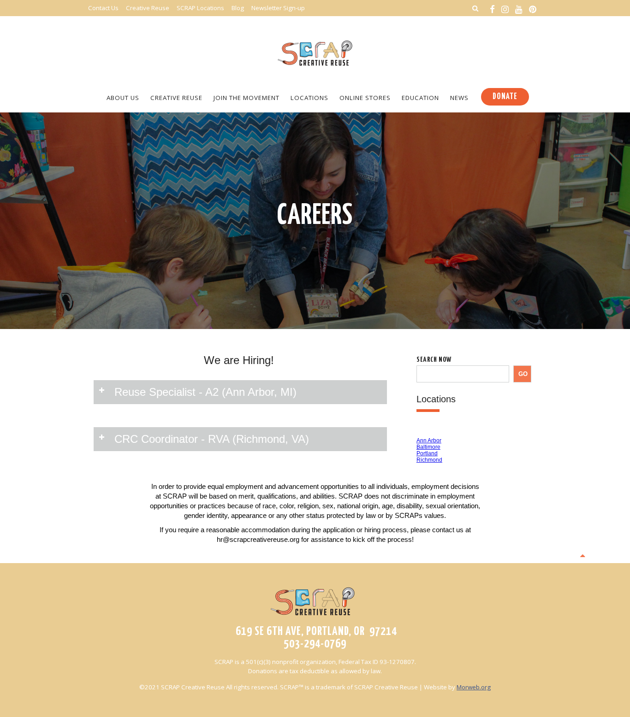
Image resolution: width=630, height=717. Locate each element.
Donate (505, 97)
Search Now (434, 359)
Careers (315, 216)
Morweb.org (474, 687)
